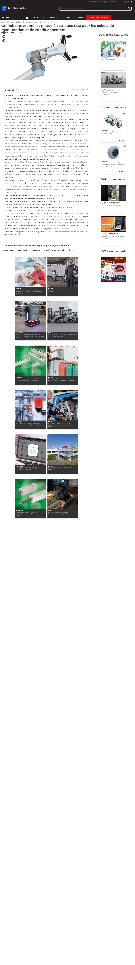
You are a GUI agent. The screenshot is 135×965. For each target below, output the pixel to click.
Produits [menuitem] (53, 18)
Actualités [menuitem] (67, 18)
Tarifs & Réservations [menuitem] (98, 18)
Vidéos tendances (113, 179)
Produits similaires (113, 107)
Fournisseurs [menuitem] (38, 18)
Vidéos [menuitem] (81, 18)
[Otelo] (113, 269)
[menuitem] (3, 17)
